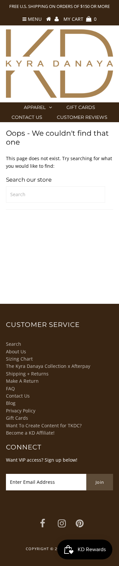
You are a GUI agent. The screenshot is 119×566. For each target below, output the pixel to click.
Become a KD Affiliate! (30, 433)
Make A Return (22, 381)
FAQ (10, 388)
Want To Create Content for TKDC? (44, 425)
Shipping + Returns (27, 374)
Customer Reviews (82, 117)
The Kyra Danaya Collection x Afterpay (48, 366)
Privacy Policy (20, 410)
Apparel (35, 107)
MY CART (80, 19)
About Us (16, 351)
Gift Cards (80, 107)
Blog (11, 403)
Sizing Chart (19, 359)
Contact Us (27, 117)
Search (13, 344)
